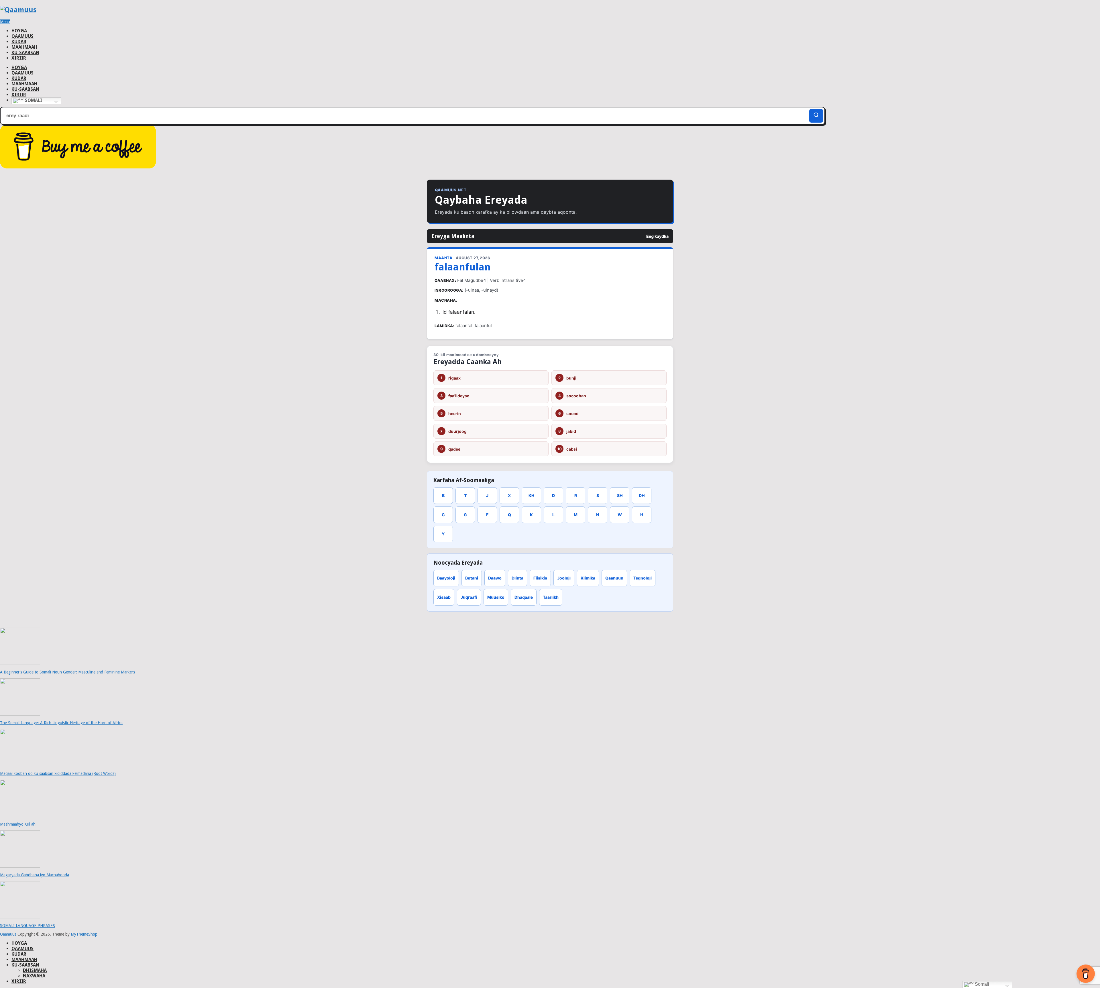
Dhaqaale (523, 597)
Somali (33, 100)
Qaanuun (614, 577)
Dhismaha (35, 970)
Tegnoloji (642, 577)
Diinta (517, 577)
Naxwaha (34, 976)
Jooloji (564, 577)
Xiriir (18, 58)
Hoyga (19, 31)
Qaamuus (22, 36)
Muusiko (495, 597)
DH (642, 495)
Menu (5, 21)
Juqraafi (469, 597)
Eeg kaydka (657, 236)
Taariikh (551, 597)
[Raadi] (816, 116)
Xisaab (444, 597)
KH (531, 495)
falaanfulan (463, 267)
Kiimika (588, 577)
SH (619, 495)
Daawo (495, 577)
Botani (471, 577)
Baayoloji (446, 577)
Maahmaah (24, 47)
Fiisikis (540, 577)
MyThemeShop (84, 934)
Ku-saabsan (25, 52)
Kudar (18, 41)
